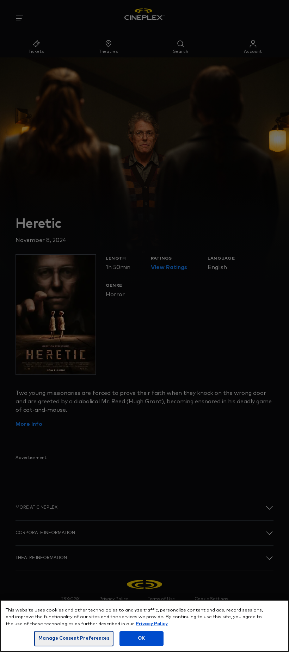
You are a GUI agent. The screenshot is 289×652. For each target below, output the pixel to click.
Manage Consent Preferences (73, 638)
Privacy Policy (152, 624)
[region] (144, 626)
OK (141, 638)
